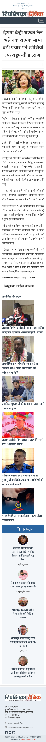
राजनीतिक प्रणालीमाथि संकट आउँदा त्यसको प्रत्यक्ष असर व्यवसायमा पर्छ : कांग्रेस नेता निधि (20, 368)
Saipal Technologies (28, 739)
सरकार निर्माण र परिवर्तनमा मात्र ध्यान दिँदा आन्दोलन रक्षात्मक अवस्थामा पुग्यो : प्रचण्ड (23, 330)
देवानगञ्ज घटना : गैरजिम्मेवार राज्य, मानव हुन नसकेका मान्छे (23, 585)
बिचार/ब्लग (25, 529)
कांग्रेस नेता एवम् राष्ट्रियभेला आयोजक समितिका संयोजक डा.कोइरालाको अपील (23, 673)
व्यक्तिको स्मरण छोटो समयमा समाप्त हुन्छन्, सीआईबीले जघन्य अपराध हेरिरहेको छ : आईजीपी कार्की (22, 480)
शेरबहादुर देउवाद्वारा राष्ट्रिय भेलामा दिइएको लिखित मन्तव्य (23, 614)
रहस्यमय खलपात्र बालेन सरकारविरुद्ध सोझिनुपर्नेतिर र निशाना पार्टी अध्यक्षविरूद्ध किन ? (23, 554)
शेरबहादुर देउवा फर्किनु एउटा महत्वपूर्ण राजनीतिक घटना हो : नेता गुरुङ (23, 642)
